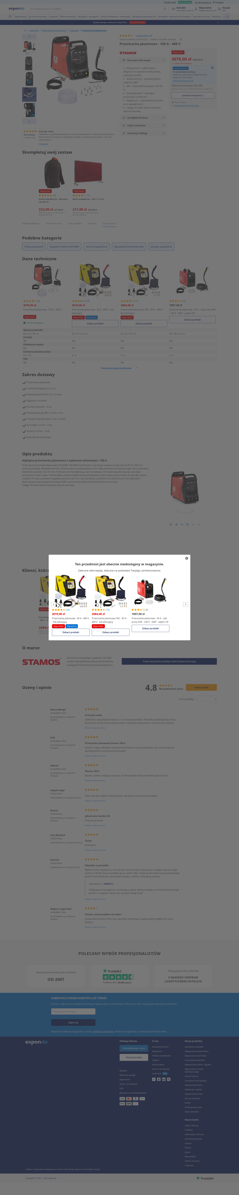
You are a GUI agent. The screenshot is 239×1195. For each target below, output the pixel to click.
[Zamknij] (186, 558)
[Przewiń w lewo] (53, 604)
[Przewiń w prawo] (185, 604)
